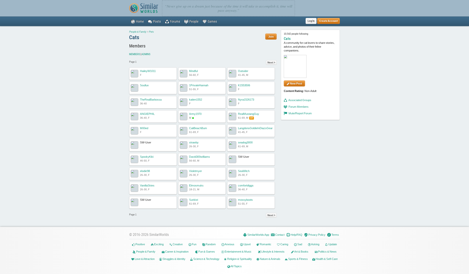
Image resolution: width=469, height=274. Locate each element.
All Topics (236, 266)
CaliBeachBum (198, 128)
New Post (295, 83)
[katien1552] (183, 102)
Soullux (144, 85)
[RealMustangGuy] (232, 116)
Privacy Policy (316, 234)
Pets (151, 31)
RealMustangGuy (248, 113)
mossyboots (245, 199)
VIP (251, 118)
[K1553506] (232, 88)
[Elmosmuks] (183, 188)
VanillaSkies (147, 185)
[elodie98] (134, 173)
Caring (284, 244)
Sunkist (193, 199)
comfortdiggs (246, 185)
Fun (193, 244)
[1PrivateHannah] (183, 88)
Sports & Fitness (298, 258)
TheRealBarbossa (151, 99)
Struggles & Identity (173, 258)
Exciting (159, 244)
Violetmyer (195, 171)
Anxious (229, 244)
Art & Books (301, 251)
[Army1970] (183, 116)
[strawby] (183, 145)
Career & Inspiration (177, 251)
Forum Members (298, 106)
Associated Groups (299, 100)
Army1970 (195, 113)
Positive (140, 244)
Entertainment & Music (238, 251)
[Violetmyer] (183, 173)
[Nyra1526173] (232, 102)
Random (210, 244)
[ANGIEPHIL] (134, 116)
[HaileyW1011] (134, 73)
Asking (315, 244)
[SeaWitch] (232, 173)
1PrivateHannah (198, 85)
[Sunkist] (183, 202)
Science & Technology (206, 258)
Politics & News (327, 251)
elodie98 (145, 171)
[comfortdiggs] (232, 188)
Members (134, 54)
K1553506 (244, 85)
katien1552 (195, 99)
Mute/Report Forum (300, 113)
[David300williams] (183, 159)
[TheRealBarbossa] (134, 102)
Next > (271, 62)
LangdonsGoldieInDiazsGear (255, 128)
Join (271, 36)
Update (332, 244)
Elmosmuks (196, 185)
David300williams (199, 156)
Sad (299, 244)
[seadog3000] (232, 145)
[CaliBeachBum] (183, 130)
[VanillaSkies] (134, 188)
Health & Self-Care (326, 258)
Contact (280, 234)
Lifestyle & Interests (273, 251)
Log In (311, 21)
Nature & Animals (269, 258)
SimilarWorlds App (258, 234)
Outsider (243, 71)
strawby (194, 142)
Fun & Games (206, 251)
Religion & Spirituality (239, 258)
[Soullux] (134, 88)
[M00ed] (134, 130)
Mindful (193, 71)
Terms (335, 234)
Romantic (265, 244)
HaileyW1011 (148, 71)
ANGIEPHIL (147, 113)
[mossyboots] (232, 202)
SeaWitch (244, 171)
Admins (146, 54)
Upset (247, 244)
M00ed (144, 128)
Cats (134, 37)
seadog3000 (245, 142)
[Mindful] (183, 73)
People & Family (137, 31)
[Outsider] (232, 73)
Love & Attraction (144, 258)
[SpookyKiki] (134, 159)
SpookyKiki (147, 156)
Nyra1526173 (246, 99)
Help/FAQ (296, 234)
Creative (177, 244)
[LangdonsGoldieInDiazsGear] (232, 130)
